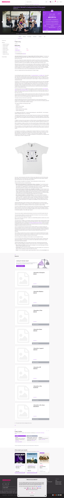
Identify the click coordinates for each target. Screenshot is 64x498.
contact (19, 46)
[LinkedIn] (8, 484)
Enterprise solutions (58, 484)
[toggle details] (25, 472)
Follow (52, 25)
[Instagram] (7, 484)
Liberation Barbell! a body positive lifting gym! (29, 7)
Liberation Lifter (37, 310)
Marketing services (58, 481)
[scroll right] (41, 22)
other (27, 50)
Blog (46, 482)
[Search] (26, 2)
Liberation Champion (6, 44)
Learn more (17, 440)
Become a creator (58, 482)
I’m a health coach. (41, 75)
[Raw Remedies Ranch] (44, 458)
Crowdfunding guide (49, 481)
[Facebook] (2, 484)
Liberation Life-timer (39, 405)
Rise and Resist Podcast (24, 89)
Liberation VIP (5, 51)
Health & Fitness (17, 50)
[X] (4, 484)
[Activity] (55, 1)
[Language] (50, 1)
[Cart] (53, 1)
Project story (4, 40)
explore (38, 451)
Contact (47, 480)
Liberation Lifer (5, 52)
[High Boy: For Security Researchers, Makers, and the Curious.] (20, 458)
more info (16, 46)
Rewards (3, 42)
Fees (56, 480)
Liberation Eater (5, 48)
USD (46, 1)
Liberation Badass (5, 45)
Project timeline (4, 56)
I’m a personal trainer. (34, 75)
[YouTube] (5, 484)
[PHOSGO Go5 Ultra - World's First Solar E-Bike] (32, 458)
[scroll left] (2, 22)
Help (37, 432)
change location (36, 4)
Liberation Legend (5, 49)
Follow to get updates (18, 441)
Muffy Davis (16, 8)
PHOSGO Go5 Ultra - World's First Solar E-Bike (32, 467)
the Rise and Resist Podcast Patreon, (35, 222)
